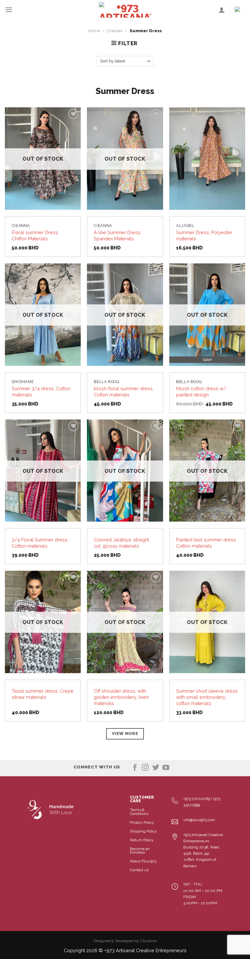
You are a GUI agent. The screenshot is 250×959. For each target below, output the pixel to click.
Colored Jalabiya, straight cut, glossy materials (121, 543)
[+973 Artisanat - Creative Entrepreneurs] (125, 10)
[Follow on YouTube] (165, 768)
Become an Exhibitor (140, 850)
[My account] (221, 10)
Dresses (114, 30)
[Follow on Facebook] (135, 768)
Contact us (139, 870)
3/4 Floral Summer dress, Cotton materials (40, 543)
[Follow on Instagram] (145, 768)
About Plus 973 (143, 861)
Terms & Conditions (139, 811)
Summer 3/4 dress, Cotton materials (41, 391)
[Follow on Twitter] (155, 768)
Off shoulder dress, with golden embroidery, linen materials (121, 697)
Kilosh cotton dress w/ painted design (201, 391)
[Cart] (240, 9)
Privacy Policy (142, 822)
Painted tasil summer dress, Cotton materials (206, 543)
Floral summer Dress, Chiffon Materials (35, 235)
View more (125, 733)
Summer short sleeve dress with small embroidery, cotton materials (207, 697)
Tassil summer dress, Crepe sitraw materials (43, 694)
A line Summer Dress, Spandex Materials (117, 235)
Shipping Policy (143, 831)
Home (94, 30)
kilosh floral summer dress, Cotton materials (124, 391)
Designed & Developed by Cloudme (125, 941)
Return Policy (142, 840)
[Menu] (9, 10)
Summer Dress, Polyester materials (204, 235)
